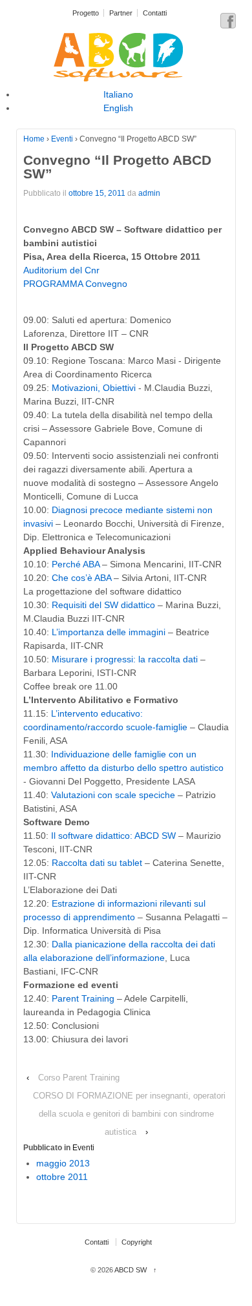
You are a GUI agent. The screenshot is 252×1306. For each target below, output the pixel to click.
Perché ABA (76, 564)
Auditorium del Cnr (61, 270)
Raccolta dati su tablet (97, 863)
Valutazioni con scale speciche (113, 795)
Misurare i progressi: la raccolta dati (125, 659)
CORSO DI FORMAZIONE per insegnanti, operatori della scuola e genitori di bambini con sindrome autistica (129, 1114)
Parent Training (83, 998)
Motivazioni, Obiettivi (95, 388)
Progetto (85, 13)
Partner (120, 13)
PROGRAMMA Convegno (75, 284)
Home (34, 138)
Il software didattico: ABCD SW (113, 835)
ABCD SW (131, 1270)
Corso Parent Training (79, 1077)
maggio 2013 (63, 1163)
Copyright (136, 1242)
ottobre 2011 (62, 1177)
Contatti (155, 13)
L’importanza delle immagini (108, 632)
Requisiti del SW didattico (103, 605)
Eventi (62, 138)
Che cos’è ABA (81, 578)
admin (149, 193)
